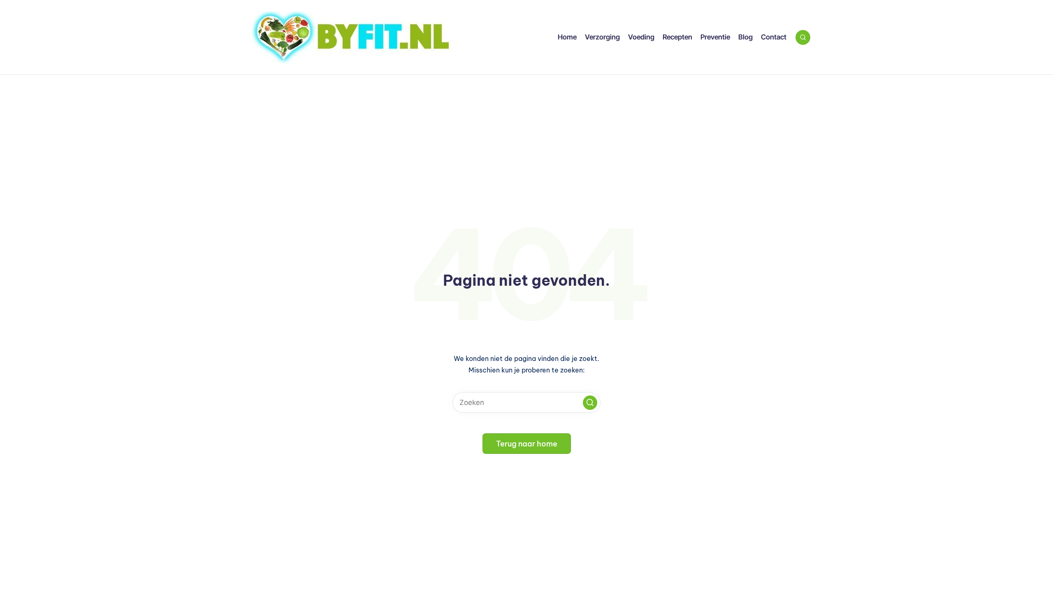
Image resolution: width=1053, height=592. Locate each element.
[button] (590, 402)
